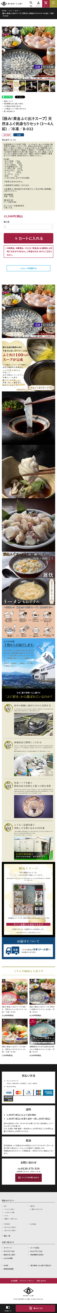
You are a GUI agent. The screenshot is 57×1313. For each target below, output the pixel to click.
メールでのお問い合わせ (28, 1177)
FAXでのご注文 (9, 1251)
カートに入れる (29, 238)
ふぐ (10, 10)
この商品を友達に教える (12, 106)
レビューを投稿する (28, 268)
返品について (8, 101)
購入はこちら (36, 1308)
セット (16, 10)
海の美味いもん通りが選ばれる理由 (42, 1265)
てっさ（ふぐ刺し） (10, 1209)
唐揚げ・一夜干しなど (11, 1219)
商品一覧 (7, 1236)
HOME (4, 10)
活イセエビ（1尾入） (10, 1227)
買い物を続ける (9, 111)
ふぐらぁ (33, 1224)
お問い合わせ (41, 1281)
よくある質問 (8, 1258)
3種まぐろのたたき (36, 1209)
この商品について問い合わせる (15, 108)
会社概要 (14, 1281)
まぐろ (32, 1206)
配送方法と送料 (9, 1254)
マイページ (8, 1248)
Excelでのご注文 (36, 1251)
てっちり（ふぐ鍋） (10, 1212)
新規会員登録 (9, 1269)
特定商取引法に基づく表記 (13, 103)
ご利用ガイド (8, 1308)
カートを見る (35, 1248)
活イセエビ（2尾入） (10, 1230)
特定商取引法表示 (37, 1254)
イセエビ (7, 1224)
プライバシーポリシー (26, 1281)
